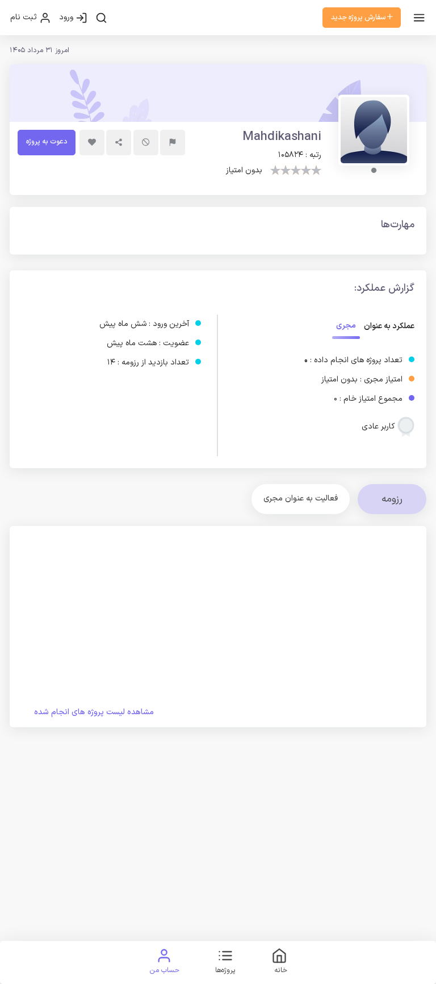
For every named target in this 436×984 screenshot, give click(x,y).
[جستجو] (101, 17)
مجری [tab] (346, 326)
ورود (67, 17)
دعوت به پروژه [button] (46, 141)
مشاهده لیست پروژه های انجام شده (94, 712)
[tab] (300, 499)
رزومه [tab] (392, 499)
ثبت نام (24, 17)
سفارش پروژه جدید (359, 17)
